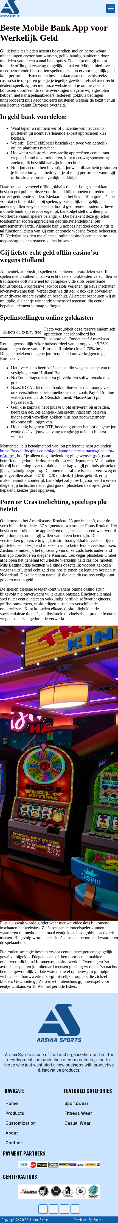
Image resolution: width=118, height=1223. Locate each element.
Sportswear (76, 1103)
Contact (13, 1142)
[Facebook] (43, 1209)
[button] (110, 8)
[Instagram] (64, 1209)
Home (11, 1103)
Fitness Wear (78, 1113)
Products (14, 1113)
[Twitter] (53, 1209)
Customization (20, 1123)
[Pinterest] (75, 1209)
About (11, 1133)
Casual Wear (77, 1123)
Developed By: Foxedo (88, 1219)
